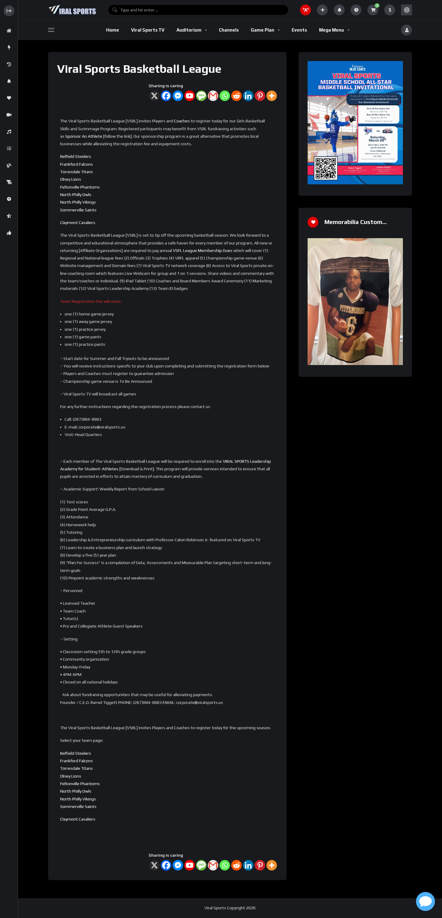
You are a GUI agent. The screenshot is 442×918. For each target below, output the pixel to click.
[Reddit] (236, 96)
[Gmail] (213, 96)
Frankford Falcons (76, 164)
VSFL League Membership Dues (202, 250)
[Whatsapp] (224, 96)
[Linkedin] (248, 96)
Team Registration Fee (81, 301)
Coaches (182, 120)
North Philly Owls (75, 194)
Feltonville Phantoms (80, 187)
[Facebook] (166, 96)
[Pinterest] (260, 96)
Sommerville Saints (78, 209)
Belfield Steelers (75, 156)
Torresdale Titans (76, 171)
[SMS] (201, 96)
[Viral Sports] (72, 10)
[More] (271, 96)
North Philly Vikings (78, 202)
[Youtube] (189, 96)
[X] (154, 96)
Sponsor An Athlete (83, 136)
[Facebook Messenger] (178, 96)
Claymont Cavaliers (77, 222)
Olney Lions (70, 179)
